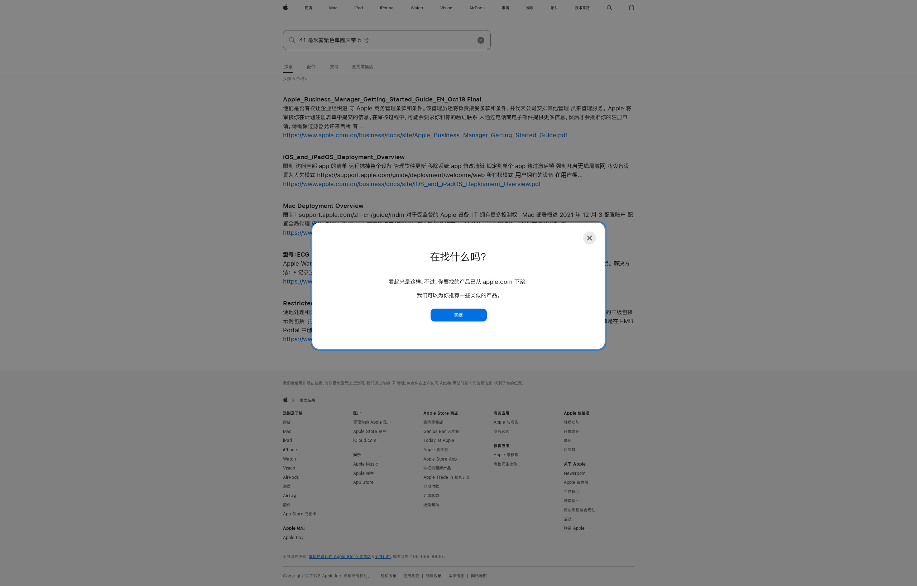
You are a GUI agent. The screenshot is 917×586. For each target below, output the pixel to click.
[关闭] (589, 238)
